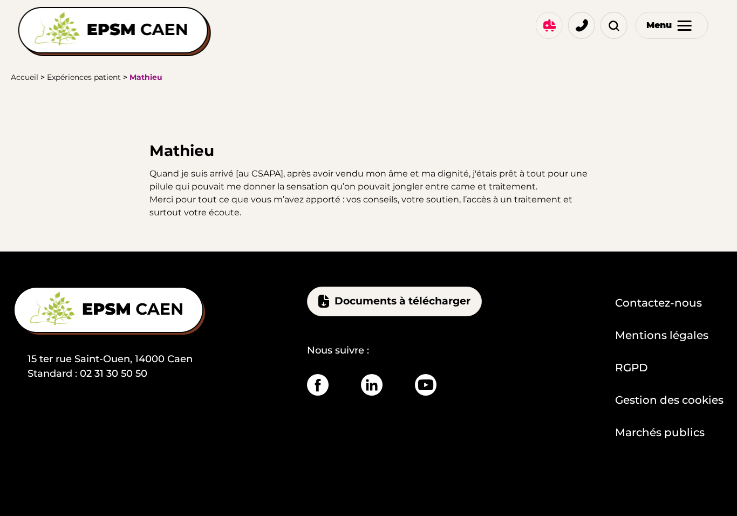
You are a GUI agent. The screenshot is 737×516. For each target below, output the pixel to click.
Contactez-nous (658, 302)
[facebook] (318, 385)
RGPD (631, 367)
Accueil (24, 77)
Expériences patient (84, 77)
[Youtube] (425, 385)
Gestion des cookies (669, 399)
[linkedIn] (372, 385)
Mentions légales (661, 335)
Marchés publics (660, 432)
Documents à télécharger (402, 301)
